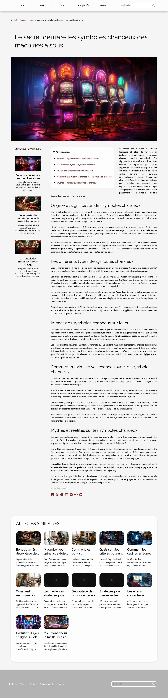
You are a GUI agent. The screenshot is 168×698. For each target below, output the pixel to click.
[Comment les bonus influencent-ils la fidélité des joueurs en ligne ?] (84, 538)
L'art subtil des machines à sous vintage (28, 261)
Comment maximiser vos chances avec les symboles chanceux (84, 177)
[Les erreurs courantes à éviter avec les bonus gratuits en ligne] (139, 580)
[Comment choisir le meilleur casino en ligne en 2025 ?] (56, 622)
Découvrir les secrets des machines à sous (27, 177)
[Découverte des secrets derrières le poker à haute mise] (28, 203)
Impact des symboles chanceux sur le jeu (75, 171)
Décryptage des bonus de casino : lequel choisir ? (84, 595)
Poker (62, 5)
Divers (103, 5)
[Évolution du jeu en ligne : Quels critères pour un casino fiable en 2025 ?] (28, 622)
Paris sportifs (83, 5)
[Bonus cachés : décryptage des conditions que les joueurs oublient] (28, 538)
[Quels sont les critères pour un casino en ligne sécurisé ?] (111, 538)
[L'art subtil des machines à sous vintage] (28, 247)
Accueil (14, 20)
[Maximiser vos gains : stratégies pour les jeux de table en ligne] (56, 538)
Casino (41, 5)
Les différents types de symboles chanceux (76, 165)
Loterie (21, 5)
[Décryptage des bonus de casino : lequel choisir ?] (84, 580)
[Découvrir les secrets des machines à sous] (28, 163)
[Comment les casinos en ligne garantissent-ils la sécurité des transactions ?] (139, 538)
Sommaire (63, 152)
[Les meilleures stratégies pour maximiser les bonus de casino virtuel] (56, 580)
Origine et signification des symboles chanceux (78, 159)
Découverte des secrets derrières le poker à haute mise (28, 218)
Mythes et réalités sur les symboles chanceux (77, 183)
